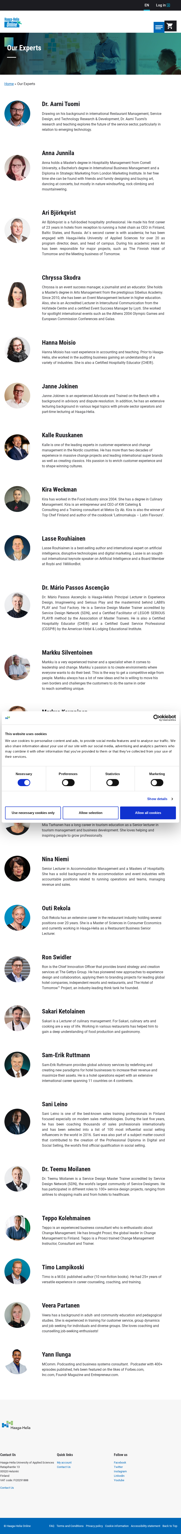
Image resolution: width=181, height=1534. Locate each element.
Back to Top (169, 1526)
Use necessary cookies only (33, 813)
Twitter (118, 1467)
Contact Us (7, 1487)
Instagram (120, 1471)
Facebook (120, 1462)
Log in (163, 5)
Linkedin (119, 1475)
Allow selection (90, 813)
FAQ (51, 1526)
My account (64, 1462)
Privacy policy (94, 1526)
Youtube (119, 1480)
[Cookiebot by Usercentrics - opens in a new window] (156, 718)
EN (147, 5)
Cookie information (117, 1526)
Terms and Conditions (70, 1526)
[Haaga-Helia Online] (13, 25)
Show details (157, 799)
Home (9, 84)
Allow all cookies (148, 813)
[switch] (68, 782)
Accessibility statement (145, 1526)
